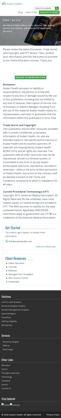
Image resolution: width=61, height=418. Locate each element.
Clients (4, 369)
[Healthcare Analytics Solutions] (24, 3)
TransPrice (6, 317)
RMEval (6, 345)
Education (5, 365)
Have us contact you (46, 246)
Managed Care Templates (20, 274)
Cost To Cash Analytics (11, 302)
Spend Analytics (8, 313)
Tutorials (12, 266)
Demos (4, 384)
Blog (20, 12)
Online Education (16, 263)
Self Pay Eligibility (9, 321)
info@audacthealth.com (20, 241)
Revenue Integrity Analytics (13, 306)
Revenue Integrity (11, 341)
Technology (6, 376)
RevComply (8, 349)
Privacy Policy (53, 414)
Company (5, 380)
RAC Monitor (6, 325)
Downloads (13, 281)
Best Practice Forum (18, 278)
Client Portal (31, 12)
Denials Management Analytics (15, 309)
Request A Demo (49, 12)
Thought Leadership (10, 373)
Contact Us (6, 388)
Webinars (12, 270)
